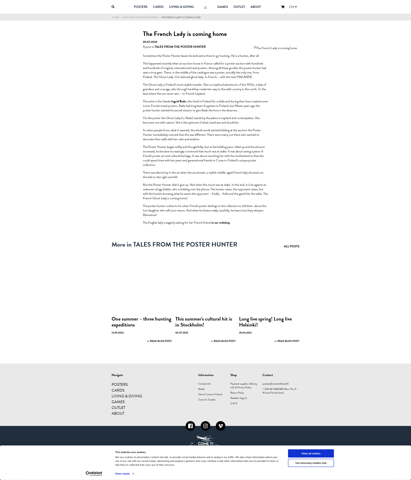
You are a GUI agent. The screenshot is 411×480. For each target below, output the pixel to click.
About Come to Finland (210, 394)
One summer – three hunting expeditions (141, 322)
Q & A (233, 403)
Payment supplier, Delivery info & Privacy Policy (243, 385)
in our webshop (220, 222)
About (255, 6)
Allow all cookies (311, 453)
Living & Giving (181, 6)
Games (222, 6)
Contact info (204, 384)
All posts (291, 246)
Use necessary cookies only (311, 463)
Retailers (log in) (238, 398)
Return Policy (237, 393)
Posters (141, 6)
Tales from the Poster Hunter (140, 17)
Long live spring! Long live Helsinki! (265, 322)
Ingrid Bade (178, 101)
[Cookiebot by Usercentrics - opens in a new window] (94, 473)
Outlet (239, 6)
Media (201, 389)
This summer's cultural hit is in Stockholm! (203, 322)
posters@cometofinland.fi (275, 384)
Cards (158, 6)
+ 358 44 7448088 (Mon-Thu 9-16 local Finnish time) (279, 391)
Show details (122, 473)
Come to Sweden (207, 400)
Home (115, 17)
